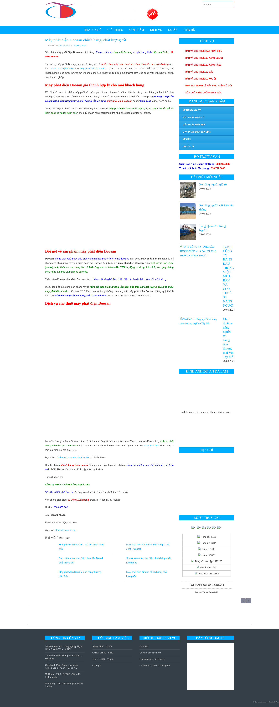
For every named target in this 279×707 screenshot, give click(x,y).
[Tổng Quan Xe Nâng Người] (187, 232)
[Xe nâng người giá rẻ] (187, 191)
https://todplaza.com (65, 530)
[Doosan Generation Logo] (68, 617)
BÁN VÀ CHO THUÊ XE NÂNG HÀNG (203, 65)
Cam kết (144, 646)
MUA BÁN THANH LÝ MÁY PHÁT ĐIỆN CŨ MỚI (208, 86)
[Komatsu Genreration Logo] (57, 617)
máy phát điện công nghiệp (86, 258)
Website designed (259, 702)
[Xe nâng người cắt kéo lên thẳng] (187, 211)
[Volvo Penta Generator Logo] (83, 617)
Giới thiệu (115, 29)
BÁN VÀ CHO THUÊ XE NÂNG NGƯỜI (204, 58)
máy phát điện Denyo (62, 68)
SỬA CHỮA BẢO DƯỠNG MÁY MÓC (203, 92)
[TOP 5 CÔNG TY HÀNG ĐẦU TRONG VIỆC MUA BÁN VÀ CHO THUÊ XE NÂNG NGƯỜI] (199, 251)
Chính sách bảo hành (150, 652)
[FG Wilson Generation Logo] (53, 617)
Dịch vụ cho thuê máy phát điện (73, 457)
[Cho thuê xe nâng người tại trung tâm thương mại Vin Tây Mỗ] (199, 321)
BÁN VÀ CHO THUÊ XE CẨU (199, 72)
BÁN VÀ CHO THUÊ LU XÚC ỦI (200, 79)
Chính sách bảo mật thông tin (155, 665)
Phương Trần (79, 45)
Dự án (172, 29)
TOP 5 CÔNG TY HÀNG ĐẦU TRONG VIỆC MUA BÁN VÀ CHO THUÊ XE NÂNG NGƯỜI (228, 276)
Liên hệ (189, 29)
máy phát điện (151, 445)
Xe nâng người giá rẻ (213, 184)
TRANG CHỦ (92, 29)
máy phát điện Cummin (92, 68)
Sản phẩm (136, 29)
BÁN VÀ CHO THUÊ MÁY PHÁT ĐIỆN (203, 51)
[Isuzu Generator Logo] (79, 617)
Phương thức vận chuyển (152, 659)
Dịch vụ (156, 29)
